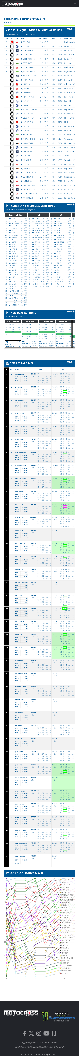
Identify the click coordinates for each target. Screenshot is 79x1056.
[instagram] (38, 1035)
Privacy (27, 1042)
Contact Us (34, 1042)
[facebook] (24, 1035)
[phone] (54, 1035)
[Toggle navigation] (74, 3)
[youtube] (46, 1035)
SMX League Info (33, 1047)
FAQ (22, 1042)
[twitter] (31, 1035)
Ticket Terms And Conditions (49, 1042)
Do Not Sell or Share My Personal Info (52, 1047)
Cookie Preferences (20, 1047)
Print (70, 29)
